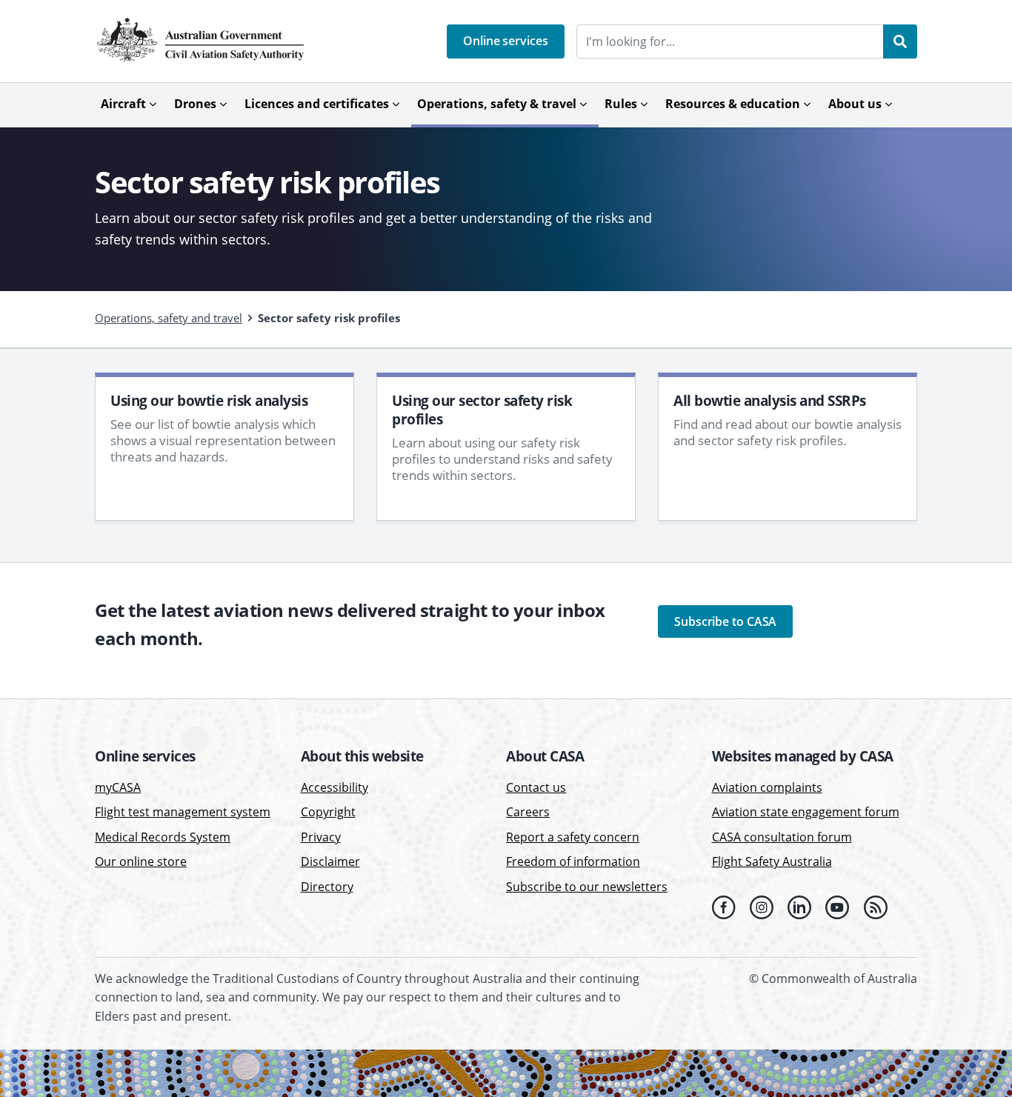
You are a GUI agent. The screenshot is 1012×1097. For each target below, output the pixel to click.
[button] (506, 41)
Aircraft (123, 104)
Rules (621, 104)
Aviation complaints (767, 787)
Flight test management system (182, 812)
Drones (195, 104)
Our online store (141, 861)
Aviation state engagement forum (805, 812)
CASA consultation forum (782, 837)
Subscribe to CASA (725, 621)
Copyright (328, 812)
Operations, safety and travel (168, 317)
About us (855, 104)
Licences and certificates (316, 104)
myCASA (118, 787)
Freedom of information (573, 861)
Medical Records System (162, 837)
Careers (528, 812)
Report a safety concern (572, 837)
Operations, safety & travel (496, 104)
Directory (327, 886)
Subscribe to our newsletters (587, 886)
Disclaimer (330, 861)
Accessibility (334, 787)
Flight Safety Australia (772, 861)
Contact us (536, 787)
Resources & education (732, 104)
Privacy (321, 837)
